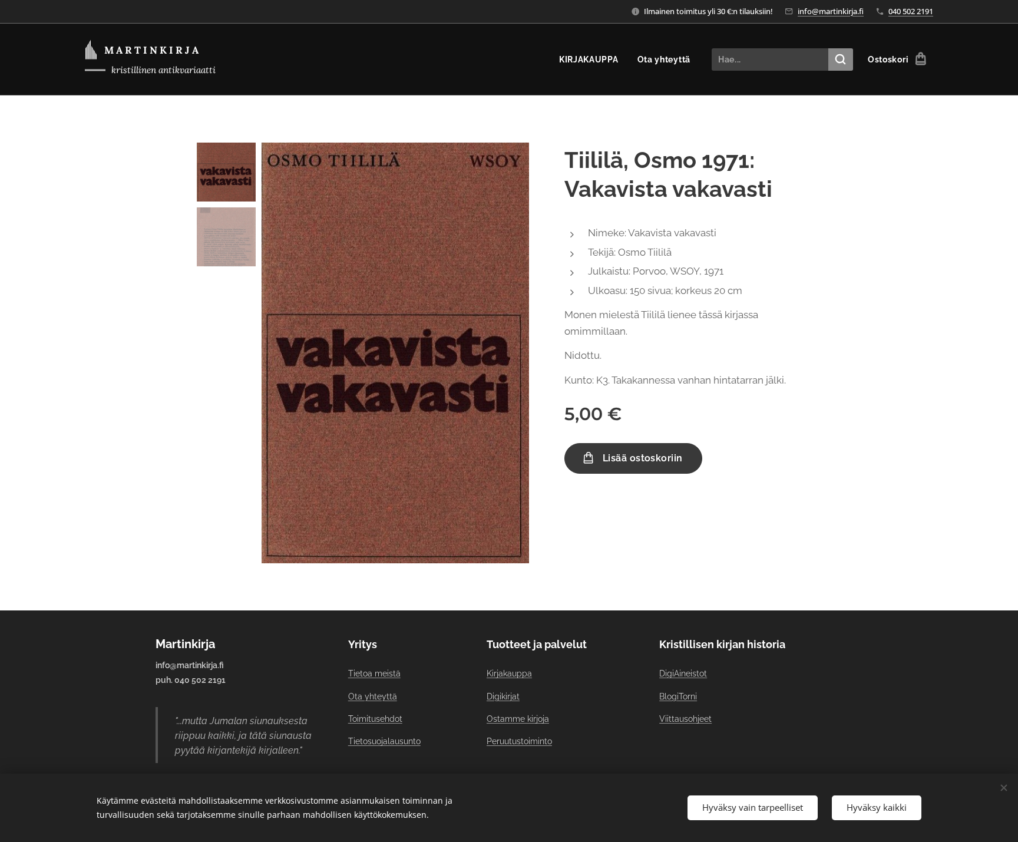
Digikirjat (503, 696)
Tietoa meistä (374, 673)
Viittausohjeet (685, 719)
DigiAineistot (683, 673)
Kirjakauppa (509, 673)
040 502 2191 (910, 11)
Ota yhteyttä (372, 696)
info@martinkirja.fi (831, 11)
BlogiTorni (678, 696)
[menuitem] (592, 59)
